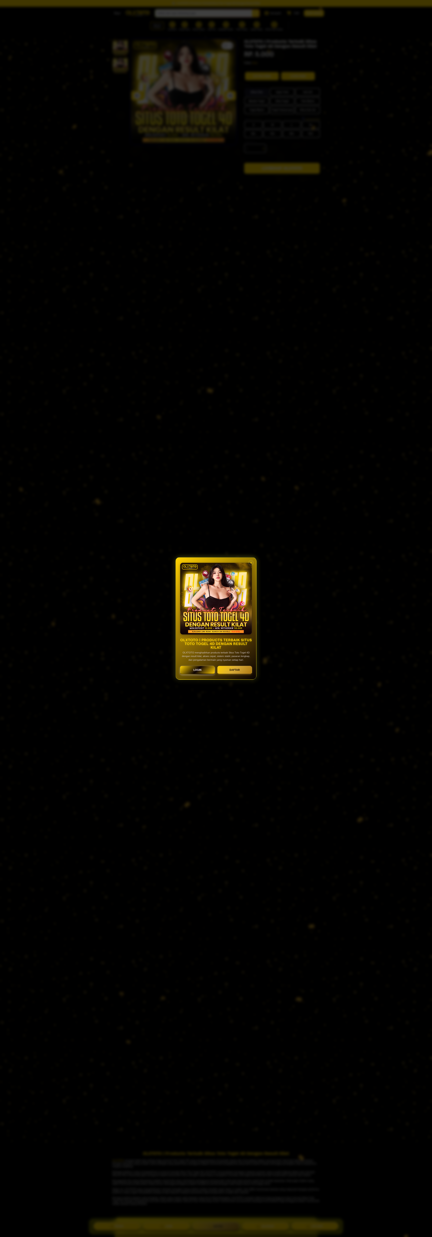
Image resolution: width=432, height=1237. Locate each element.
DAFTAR (235, 669)
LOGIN (197, 669)
